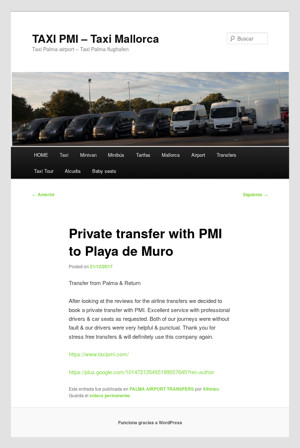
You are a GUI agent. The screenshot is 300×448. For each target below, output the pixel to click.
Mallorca (171, 154)
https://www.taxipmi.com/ (99, 354)
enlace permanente (110, 395)
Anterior (43, 194)
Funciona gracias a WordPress (150, 422)
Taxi (64, 154)
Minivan (88, 154)
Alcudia (72, 170)
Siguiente (255, 194)
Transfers (226, 154)
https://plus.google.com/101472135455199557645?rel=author (141, 372)
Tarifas (143, 154)
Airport (198, 154)
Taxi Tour (43, 170)
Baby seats (104, 170)
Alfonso (211, 389)
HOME (41, 154)
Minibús (116, 154)
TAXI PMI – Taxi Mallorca (95, 38)
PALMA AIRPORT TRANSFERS (162, 389)
